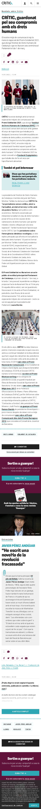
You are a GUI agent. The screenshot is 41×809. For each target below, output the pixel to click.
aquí (3, 689)
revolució (17, 729)
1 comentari (21, 447)
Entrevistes (7, 539)
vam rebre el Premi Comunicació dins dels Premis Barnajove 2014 (20, 418)
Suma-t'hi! (19, 478)
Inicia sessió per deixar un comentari (20, 452)
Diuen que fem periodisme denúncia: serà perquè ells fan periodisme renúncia (24, 176)
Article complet (21, 711)
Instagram (7, 724)
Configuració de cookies (12, 805)
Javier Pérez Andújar (23, 724)
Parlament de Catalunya (27, 434)
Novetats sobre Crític (12, 11)
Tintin (28, 729)
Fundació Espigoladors (27, 155)
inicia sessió (30, 484)
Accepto (34, 805)
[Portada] (7, 3)
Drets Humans (8, 434)
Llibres (6, 729)
